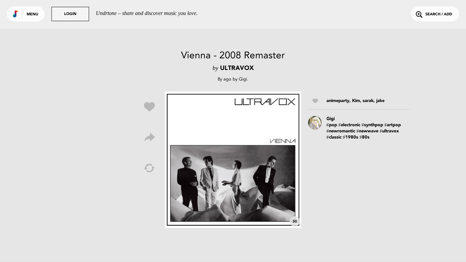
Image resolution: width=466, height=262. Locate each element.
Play (233, 159)
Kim (356, 101)
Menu (32, 14)
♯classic (333, 137)
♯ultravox (389, 131)
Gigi (243, 79)
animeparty (337, 101)
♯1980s (350, 137)
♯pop (331, 125)
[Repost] (149, 168)
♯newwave (367, 131)
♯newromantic (340, 131)
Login (70, 14)
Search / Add (438, 14)
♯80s (364, 137)
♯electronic (349, 125)
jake (380, 101)
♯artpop (392, 125)
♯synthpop (372, 125)
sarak (368, 101)
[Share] (149, 137)
